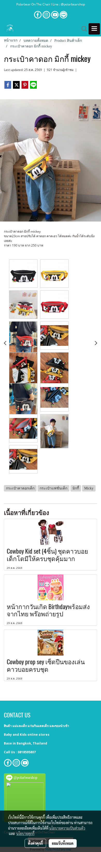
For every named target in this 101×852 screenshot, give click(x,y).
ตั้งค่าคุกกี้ (35, 843)
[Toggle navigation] (94, 29)
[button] (82, 29)
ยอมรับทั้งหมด (63, 843)
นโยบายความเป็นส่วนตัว (67, 828)
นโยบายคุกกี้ (25, 833)
